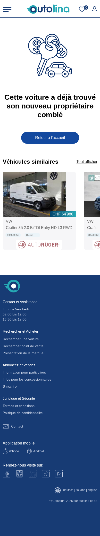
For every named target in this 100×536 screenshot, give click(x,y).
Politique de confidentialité (23, 413)
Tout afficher (86, 162)
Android (38, 451)
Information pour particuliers (24, 372)
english (92, 490)
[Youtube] (19, 473)
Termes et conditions (18, 406)
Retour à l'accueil (50, 138)
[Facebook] (6, 473)
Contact (17, 426)
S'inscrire (10, 386)
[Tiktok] (46, 473)
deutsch (68, 490)
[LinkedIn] (32, 473)
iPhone (14, 451)
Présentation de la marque (23, 353)
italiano (80, 490)
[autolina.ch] (48, 9)
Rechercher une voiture (21, 339)
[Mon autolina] (94, 9)
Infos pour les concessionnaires (27, 379)
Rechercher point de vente (23, 346)
